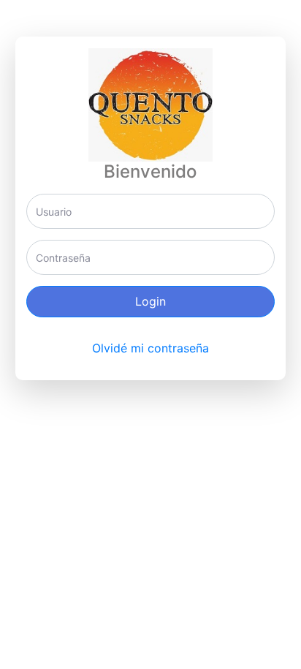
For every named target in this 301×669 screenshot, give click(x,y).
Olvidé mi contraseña (150, 348)
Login (150, 301)
